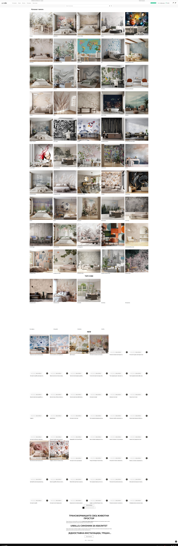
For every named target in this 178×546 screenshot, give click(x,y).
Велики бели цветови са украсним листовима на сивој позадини (76, 481)
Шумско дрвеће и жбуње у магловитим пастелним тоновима (56, 481)
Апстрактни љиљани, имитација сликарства (96, 354)
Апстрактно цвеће (33, 502)
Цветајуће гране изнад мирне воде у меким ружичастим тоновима (37, 481)
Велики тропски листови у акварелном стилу (56, 375)
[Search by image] (109, 6)
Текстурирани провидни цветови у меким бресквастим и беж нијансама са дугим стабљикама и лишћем (96, 418)
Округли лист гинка (133, 396)
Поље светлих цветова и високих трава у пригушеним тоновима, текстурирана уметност (116, 481)
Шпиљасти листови (113, 396)
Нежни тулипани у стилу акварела (116, 439)
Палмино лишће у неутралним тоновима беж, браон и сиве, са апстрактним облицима (116, 418)
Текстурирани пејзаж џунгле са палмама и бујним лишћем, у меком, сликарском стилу (96, 481)
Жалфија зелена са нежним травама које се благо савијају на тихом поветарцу (136, 502)
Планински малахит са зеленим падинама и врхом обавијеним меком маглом (116, 502)
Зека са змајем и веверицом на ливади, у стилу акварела (96, 439)
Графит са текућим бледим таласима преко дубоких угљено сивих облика (96, 502)
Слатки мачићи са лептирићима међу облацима (56, 354)
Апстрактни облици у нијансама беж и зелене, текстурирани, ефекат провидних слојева (37, 439)
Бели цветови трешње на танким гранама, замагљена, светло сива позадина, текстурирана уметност (136, 481)
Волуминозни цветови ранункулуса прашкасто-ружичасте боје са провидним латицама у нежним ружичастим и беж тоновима (37, 460)
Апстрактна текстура (74, 418)
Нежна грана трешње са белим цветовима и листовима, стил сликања (136, 418)
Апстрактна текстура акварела (76, 460)
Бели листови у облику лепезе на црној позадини (56, 396)
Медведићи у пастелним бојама (76, 439)
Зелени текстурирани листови (135, 439)
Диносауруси (72, 354)
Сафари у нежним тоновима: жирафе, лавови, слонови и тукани (56, 460)
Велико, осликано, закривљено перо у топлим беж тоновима (136, 460)
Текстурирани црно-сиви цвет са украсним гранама (116, 375)
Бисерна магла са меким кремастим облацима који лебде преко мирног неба (76, 502)
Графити (31, 418)
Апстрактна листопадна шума (56, 502)
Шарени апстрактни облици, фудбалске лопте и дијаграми (37, 354)
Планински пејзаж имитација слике (116, 354)
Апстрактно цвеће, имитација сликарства (37, 375)
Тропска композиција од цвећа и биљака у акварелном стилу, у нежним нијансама (76, 375)
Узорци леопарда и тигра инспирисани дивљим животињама (96, 460)
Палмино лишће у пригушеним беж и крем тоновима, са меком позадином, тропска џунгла (56, 439)
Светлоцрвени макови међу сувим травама (136, 375)
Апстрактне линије (93, 396)
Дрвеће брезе (52, 418)
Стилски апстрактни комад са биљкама (96, 375)
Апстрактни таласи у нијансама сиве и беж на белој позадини (116, 460)
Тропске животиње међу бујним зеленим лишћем (76, 396)
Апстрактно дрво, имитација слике (136, 354)
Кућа (86, 540)
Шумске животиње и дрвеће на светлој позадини (37, 396)
